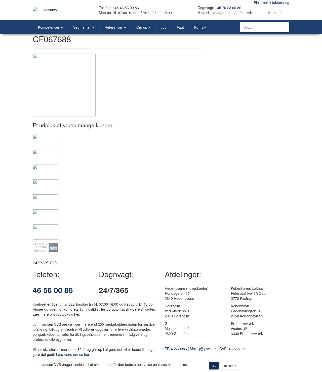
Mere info (275, 12)
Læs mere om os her (72, 354)
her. (77, 314)
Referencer (114, 27)
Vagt (180, 27)
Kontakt (200, 27)
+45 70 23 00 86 (228, 7)
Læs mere (229, 365)
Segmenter (82, 27)
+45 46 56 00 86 (126, 7)
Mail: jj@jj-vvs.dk (203, 348)
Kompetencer (49, 27)
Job (164, 27)
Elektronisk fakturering (271, 2)
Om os (142, 27)
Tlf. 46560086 (176, 348)
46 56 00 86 (53, 289)
